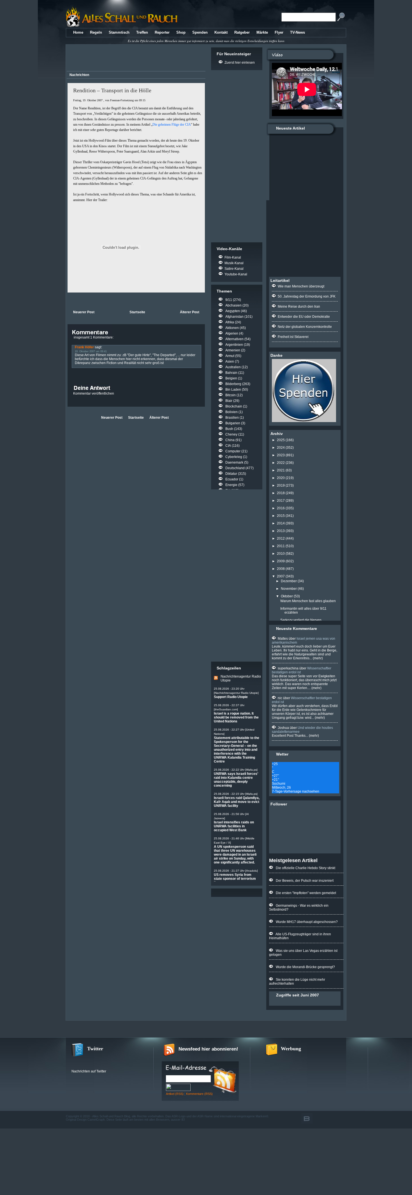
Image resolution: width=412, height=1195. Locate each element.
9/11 (228, 300)
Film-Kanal (232, 257)
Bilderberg (233, 384)
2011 (281, 546)
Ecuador (231, 479)
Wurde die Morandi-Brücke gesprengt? (305, 967)
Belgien (231, 378)
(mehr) (317, 658)
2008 (281, 569)
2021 (281, 470)
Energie (231, 485)
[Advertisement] (135, 58)
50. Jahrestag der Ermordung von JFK (306, 296)
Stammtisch (119, 32)
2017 (281, 501)
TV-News (297, 32)
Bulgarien (232, 423)
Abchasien (233, 305)
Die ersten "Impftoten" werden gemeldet (306, 893)
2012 (281, 538)
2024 (281, 448)
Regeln (96, 32)
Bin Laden (233, 390)
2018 (281, 493)
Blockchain (233, 406)
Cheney (231, 434)
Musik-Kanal (234, 263)
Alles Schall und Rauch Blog (111, 1116)
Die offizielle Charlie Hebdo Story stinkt (305, 868)
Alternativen (234, 339)
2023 (281, 455)
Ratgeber (242, 32)
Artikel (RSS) (175, 1093)
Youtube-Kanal (235, 274)
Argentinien (234, 345)
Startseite (137, 312)
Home (78, 32)
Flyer (279, 32)
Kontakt (221, 32)
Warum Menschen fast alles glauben (308, 601)
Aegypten (232, 311)
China (230, 440)
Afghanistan (234, 317)
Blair (228, 401)
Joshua (283, 728)
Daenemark (234, 462)
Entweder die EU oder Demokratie (304, 317)
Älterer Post (189, 312)
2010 (281, 554)
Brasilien (232, 418)
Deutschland (235, 468)
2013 (281, 531)
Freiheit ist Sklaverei (293, 337)
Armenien (232, 350)
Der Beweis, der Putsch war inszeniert (305, 881)
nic (280, 698)
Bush (229, 429)
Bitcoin (230, 395)
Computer (232, 451)
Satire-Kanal (234, 269)
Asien (229, 361)
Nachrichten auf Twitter (88, 1071)
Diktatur (231, 474)
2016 (281, 508)
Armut (229, 356)
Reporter (162, 32)
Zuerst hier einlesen (239, 63)
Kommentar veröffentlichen (93, 393)
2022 (281, 463)
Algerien (231, 333)
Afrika (229, 322)
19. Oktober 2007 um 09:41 (91, 351)
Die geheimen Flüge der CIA (171, 124)
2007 (281, 576)
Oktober (287, 596)
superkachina (288, 668)
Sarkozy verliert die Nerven (300, 620)
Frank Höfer (84, 347)
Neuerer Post (83, 312)
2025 (281, 440)
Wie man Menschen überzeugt (301, 286)
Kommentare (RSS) (199, 1093)
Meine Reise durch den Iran (299, 306)
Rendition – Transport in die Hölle (112, 90)
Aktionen (232, 328)
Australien (233, 367)
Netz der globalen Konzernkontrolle (305, 327)
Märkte (262, 32)
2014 (281, 523)
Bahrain (231, 373)
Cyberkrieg (233, 457)
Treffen (142, 32)
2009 (281, 561)
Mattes (283, 639)
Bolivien (231, 412)
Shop (181, 32)
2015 (281, 516)
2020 (281, 478)
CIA (228, 446)
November (289, 589)
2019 (281, 485)
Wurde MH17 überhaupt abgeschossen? (307, 922)
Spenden (200, 32)
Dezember (289, 581)
